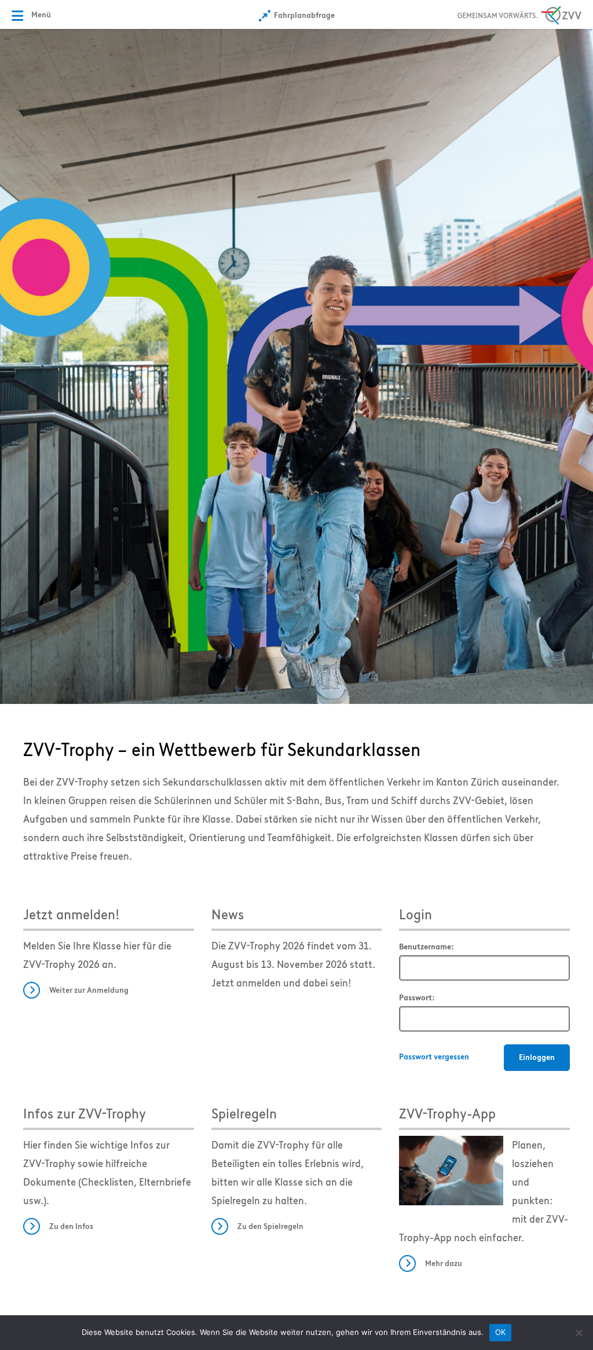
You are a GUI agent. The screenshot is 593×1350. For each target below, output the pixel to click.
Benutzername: (426, 947)
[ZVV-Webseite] (519, 14)
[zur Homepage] (296, 365)
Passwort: (417, 998)
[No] (578, 1332)
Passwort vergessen (434, 1057)
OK (500, 1332)
